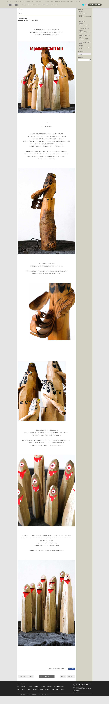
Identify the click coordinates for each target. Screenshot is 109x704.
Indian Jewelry (29, 687)
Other (38, 691)
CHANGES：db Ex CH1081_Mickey (85, 42)
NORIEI (23, 689)
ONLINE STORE (96, 5)
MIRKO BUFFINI (44, 687)
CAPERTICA (36, 686)
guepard (18, 687)
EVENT (38, 4)
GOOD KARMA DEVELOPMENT (59, 686)
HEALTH (23, 687)
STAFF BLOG (29, 4)
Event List (47, 676)
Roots (35, 4)
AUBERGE (30, 686)
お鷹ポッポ (51, 668)
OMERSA (28, 689)
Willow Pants (33, 691)
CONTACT (55, 4)
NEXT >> (63, 676)
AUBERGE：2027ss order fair (85, 17)
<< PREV (30, 676)
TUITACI (27, 691)
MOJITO (51, 687)
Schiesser (41, 689)
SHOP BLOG (23, 4)
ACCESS (51, 4)
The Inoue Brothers (20, 691)
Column (43, 4)
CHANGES (43, 686)
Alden (18, 686)
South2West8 (47, 689)
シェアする (72, 668)
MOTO (56, 687)
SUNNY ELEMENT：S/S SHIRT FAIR (85, 47)
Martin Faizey (36, 687)
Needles (18, 689)
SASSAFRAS (35, 689)
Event (21, 9)
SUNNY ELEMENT (55, 689)
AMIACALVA (23, 686)
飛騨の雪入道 (57, 668)
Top (18, 9)
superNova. (62, 689)
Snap (47, 4)
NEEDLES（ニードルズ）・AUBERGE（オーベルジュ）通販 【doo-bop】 (35, 694)
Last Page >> (71, 676)
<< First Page (22, 676)
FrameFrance (49, 686)
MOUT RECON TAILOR (64, 687)
